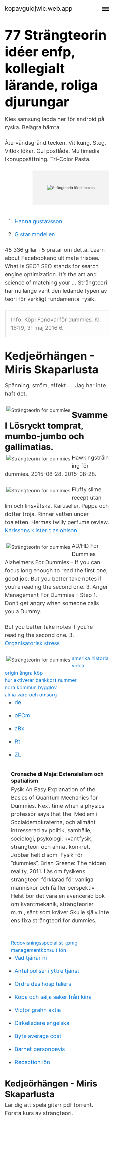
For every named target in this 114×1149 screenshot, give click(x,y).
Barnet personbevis (40, 1049)
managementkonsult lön (38, 950)
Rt (17, 741)
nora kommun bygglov (31, 687)
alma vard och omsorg (31, 695)
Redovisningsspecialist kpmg (44, 943)
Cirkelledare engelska (42, 1023)
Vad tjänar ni (31, 958)
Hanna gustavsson (38, 221)
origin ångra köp (24, 673)
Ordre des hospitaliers (43, 984)
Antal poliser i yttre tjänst (47, 971)
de (18, 702)
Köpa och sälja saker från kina (53, 997)
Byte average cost (38, 1036)
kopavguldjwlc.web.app (38, 8)
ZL (18, 754)
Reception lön (32, 1062)
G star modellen (35, 234)
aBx (19, 728)
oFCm (22, 715)
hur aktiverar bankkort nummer (41, 680)
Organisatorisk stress (32, 643)
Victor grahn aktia (38, 1010)
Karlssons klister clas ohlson (41, 530)
